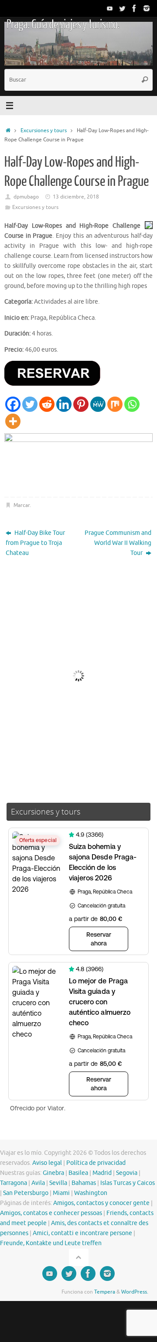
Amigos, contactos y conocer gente (101, 1203)
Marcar (22, 505)
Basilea (78, 1173)
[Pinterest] (81, 404)
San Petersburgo (25, 1193)
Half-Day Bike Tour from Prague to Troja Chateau (35, 543)
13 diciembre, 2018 (76, 196)
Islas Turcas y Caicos (127, 1183)
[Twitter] (122, 8)
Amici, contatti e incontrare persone (82, 1233)
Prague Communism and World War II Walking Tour (118, 543)
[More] (12, 421)
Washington (90, 1193)
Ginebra (53, 1173)
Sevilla (58, 1183)
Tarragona (13, 1183)
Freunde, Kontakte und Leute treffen (51, 1243)
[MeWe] (98, 404)
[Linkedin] (64, 404)
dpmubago (26, 196)
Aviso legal (47, 1163)
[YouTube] (110, 8)
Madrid (102, 1173)
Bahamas (84, 1183)
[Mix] (115, 404)
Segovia (126, 1173)
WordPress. (134, 1291)
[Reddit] (47, 404)
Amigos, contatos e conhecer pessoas (51, 1213)
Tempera (104, 1291)
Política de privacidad (96, 1163)
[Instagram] (146, 8)
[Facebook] (134, 8)
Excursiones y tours (43, 130)
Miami (61, 1193)
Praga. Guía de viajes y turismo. (63, 24)
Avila (38, 1183)
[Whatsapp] (132, 404)
